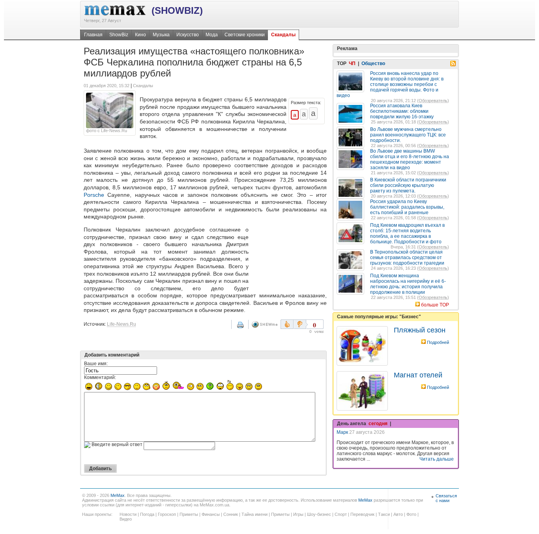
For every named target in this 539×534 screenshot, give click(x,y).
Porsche (94, 195)
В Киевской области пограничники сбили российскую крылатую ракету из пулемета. (408, 185)
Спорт (341, 514)
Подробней (438, 342)
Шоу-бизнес (319, 514)
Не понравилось (301, 324)
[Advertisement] (289, 256)
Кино (140, 34)
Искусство (187, 34)
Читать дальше (436, 459)
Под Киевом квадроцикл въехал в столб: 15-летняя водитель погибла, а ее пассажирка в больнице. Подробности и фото (407, 233)
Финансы (211, 514)
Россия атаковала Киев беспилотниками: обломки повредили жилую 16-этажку (402, 111)
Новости (128, 514)
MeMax (117, 495)
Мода (212, 34)
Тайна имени (254, 514)
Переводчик (362, 514)
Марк (342, 432)
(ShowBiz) (177, 10)
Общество (373, 63)
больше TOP (435, 305)
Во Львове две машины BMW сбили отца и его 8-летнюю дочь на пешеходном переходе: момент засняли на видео (409, 159)
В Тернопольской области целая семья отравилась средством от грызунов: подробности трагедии (407, 257)
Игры (298, 514)
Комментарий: (100, 377)
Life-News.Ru (121, 324)
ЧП (352, 63)
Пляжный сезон (419, 330)
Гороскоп (167, 514)
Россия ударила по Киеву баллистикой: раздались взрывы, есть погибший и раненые (407, 207)
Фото (411, 514)
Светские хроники (245, 34)
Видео (126, 519)
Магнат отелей (418, 375)
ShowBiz (118, 34)
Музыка (161, 34)
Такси (384, 514)
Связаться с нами (446, 498)
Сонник (230, 514)
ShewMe (266, 324)
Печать (245, 328)
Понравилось (287, 324)
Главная (93, 34)
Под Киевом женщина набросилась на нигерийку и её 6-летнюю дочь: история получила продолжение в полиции (408, 284)
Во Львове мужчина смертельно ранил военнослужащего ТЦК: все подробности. (408, 135)
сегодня (378, 423)
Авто (398, 514)
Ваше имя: (96, 363)
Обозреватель (433, 100)
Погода (147, 514)
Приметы (189, 514)
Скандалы (283, 34)
